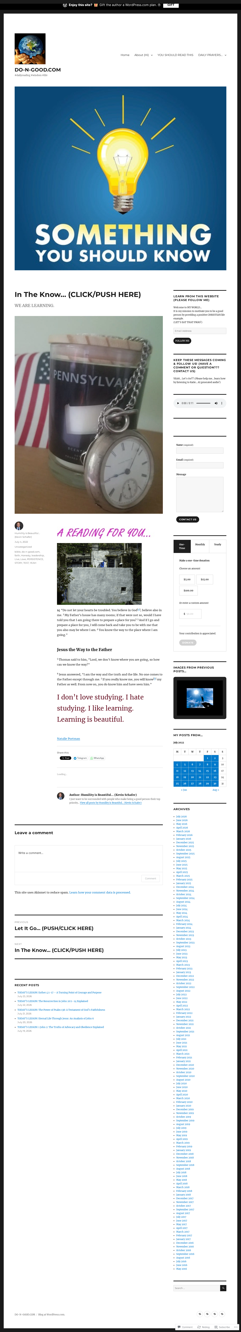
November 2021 (185, 1024)
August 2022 (183, 990)
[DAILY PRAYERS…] (222, 1314)
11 (177, 770)
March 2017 (182, 1231)
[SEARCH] (223, 1288)
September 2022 (185, 987)
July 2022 (181, 994)
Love (23, 559)
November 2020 (185, 1068)
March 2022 (183, 1009)
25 (177, 783)
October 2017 (183, 1205)
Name (184, 444)
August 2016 (183, 1257)
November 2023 (185, 935)
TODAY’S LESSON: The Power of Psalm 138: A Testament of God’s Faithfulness (61, 1009)
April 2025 (182, 872)
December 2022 (185, 976)
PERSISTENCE (35, 559)
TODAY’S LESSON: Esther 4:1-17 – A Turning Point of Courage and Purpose (59, 992)
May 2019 (181, 1135)
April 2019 (182, 1139)
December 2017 (185, 1198)
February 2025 (184, 879)
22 (207, 777)
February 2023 (184, 968)
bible (18, 551)
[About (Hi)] (207, 1314)
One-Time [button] (182, 546)
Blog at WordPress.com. (51, 1314)
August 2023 (183, 946)
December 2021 (185, 1020)
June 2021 (181, 1042)
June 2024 (182, 909)
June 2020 (182, 1087)
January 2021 (183, 1061)
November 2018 (185, 1157)
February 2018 (184, 1191)
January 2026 (183, 838)
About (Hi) (141, 55)
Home (125, 55)
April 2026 (182, 827)
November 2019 (185, 1113)
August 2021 (183, 1035)
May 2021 (181, 1046)
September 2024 (185, 898)
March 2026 (183, 831)
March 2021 (182, 1053)
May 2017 (181, 1224)
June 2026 (182, 820)
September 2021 (185, 1031)
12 (185, 770)
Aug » (216, 789)
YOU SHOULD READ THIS (175, 55)
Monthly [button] (200, 544)
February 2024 (184, 924)
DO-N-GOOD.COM (38, 70)
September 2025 (185, 853)
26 (184, 783)
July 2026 (181, 816)
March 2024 (183, 920)
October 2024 (183, 894)
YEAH (33, 562)
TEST (26, 562)
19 (184, 777)
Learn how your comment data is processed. (100, 892)
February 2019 (184, 1146)
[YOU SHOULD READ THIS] (215, 1314)
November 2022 (185, 979)
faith (17, 555)
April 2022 (182, 1005)
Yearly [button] (217, 544)
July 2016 (181, 1261)
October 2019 (183, 1116)
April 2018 (182, 1183)
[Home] (200, 1314)
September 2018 (185, 1165)
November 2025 (185, 846)
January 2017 (183, 1239)
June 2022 (182, 998)
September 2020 (185, 1076)
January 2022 (183, 1016)
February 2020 (184, 1102)
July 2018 (181, 1172)
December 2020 (185, 1064)
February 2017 (184, 1235)
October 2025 (183, 849)
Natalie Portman (68, 738)
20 (192, 777)
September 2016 (185, 1254)
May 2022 (181, 1001)
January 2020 (183, 1105)
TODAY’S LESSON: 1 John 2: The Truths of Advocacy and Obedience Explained (60, 1027)
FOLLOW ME (182, 340)
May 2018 (181, 1179)
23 (215, 777)
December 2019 (185, 1109)
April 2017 (182, 1228)
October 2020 (183, 1072)
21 (200, 777)
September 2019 (185, 1120)
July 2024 (181, 905)
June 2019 (181, 1131)
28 (199, 783)
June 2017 (181, 1220)
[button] (192, 706)
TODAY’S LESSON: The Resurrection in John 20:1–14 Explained (52, 1001)
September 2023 (185, 942)
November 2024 (185, 890)
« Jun (184, 789)
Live (17, 559)
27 (192, 783)
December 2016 (185, 1242)
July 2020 (181, 1083)
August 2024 (183, 901)
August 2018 (183, 1168)
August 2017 (183, 1213)
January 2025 (183, 883)
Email (185, 459)
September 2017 (185, 1209)
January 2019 (183, 1150)
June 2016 (181, 1265)
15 (207, 770)
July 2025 (181, 861)
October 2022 (183, 983)
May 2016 (181, 1268)
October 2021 (183, 1027)
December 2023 (185, 931)
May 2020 (181, 1090)
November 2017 (185, 1202)
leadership (38, 555)
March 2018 (182, 1187)
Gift (170, 5)
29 (207, 783)
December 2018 (185, 1153)
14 (199, 770)
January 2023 (183, 972)
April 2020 (182, 1094)
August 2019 (183, 1124)
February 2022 (184, 1013)
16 (215, 770)
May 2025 (181, 868)
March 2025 (183, 875)
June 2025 (182, 864)
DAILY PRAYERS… (210, 55)
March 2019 (183, 1142)
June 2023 (181, 953)
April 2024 (182, 916)
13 (192, 770)
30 (214, 783)
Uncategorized (23, 546)
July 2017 (181, 1216)
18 (177, 777)
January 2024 (183, 927)
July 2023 (181, 950)
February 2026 (184, 835)
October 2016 (183, 1250)
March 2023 (183, 964)
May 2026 (181, 824)
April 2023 (182, 961)
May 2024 (181, 912)
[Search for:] (196, 1288)
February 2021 (184, 1057)
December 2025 (185, 842)
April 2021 (182, 1050)
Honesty (26, 555)
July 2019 (181, 1128)
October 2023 (183, 938)
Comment (150, 878)
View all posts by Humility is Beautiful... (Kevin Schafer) (111, 802)
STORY (18, 562)
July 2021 (181, 1039)
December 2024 (185, 887)
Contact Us (187, 519)
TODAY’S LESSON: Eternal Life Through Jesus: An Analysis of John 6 (55, 1018)
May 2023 (181, 957)
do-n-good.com (31, 551)
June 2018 (181, 1176)
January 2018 (183, 1194)
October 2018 (183, 1161)
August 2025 (183, 857)
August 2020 (183, 1079)
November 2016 (185, 1246)
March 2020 (183, 1098)
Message (181, 474)
